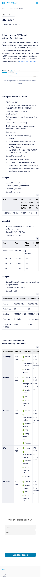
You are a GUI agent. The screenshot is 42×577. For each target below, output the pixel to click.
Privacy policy (5, 574)
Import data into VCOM (16, 9)
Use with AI (8, 15)
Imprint (4, 576)
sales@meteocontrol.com (28, 62)
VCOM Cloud (12, 3)
